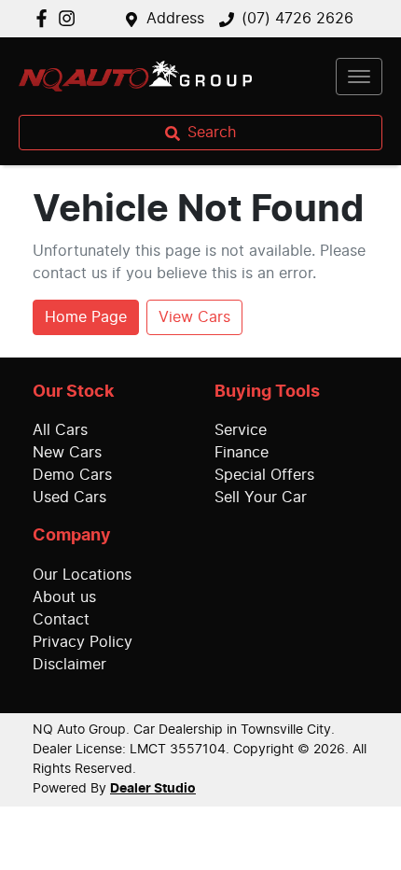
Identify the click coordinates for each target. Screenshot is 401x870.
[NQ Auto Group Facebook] (45, 18)
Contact (61, 619)
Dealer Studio (153, 788)
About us (64, 597)
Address (175, 18)
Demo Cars (72, 475)
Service (240, 430)
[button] (359, 76)
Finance (241, 452)
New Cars (67, 452)
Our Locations (82, 575)
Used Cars (69, 497)
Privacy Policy (82, 642)
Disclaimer (69, 664)
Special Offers (264, 475)
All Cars (60, 430)
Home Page (86, 317)
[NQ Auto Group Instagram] (70, 18)
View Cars (194, 317)
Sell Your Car (260, 497)
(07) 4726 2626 (297, 18)
